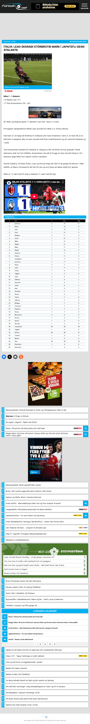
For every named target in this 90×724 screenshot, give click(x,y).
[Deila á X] (9, 357)
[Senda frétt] (15, 357)
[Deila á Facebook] (4, 357)
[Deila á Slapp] (21, 357)
